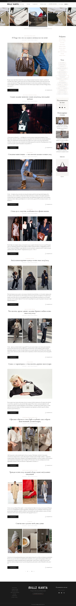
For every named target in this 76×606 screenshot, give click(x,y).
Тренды (22, 15)
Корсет (62, 80)
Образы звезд (62, 48)
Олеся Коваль (34, 101)
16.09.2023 (24, 315)
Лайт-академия (62, 82)
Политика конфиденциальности (38, 604)
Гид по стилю (17, 15)
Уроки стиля (57, 15)
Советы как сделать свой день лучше (30, 523)
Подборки (36, 15)
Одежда (65, 88)
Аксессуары (62, 64)
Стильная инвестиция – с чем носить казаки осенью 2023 (30, 154)
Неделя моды (25, 470)
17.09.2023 (24, 262)
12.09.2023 (24, 423)
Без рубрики (30, 152)
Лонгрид (62, 42)
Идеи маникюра (62, 72)
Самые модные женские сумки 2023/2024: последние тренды (30, 98)
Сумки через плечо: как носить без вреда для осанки (57, 18)
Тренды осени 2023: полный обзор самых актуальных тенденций (29, 473)
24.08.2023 (24, 525)
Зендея (62, 70)
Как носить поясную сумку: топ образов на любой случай (18, 18)
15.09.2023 (24, 366)
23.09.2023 (24, 101)
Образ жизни (62, 86)
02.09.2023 (24, 476)
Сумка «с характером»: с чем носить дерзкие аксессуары (29, 364)
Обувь (59, 88)
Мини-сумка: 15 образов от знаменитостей (38, 18)
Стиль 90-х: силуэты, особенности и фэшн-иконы (30, 211)
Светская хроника (15, 592)
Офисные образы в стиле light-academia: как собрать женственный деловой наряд (29, 420)
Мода (65, 84)
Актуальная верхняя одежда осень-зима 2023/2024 (30, 260)
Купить (62, 176)
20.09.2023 (24, 213)
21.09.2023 (24, 156)
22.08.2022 (18, 22)
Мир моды (62, 44)
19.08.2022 (37, 20)
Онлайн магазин (38, 593)
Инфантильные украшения (62, 76)
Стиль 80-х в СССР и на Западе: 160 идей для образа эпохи (62, 140)
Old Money (62, 62)
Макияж (60, 84)
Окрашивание (62, 90)
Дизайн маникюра (62, 68)
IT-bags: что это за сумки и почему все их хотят (30, 38)
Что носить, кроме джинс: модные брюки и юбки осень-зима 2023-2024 (29, 312)
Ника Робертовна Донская (20, 23)
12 (31, 571)
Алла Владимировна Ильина (39, 22)
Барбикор (62, 66)
